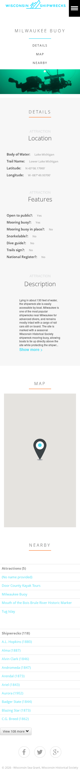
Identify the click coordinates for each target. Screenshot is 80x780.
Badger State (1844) (17, 701)
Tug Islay (8, 611)
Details (40, 45)
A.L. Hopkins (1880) (17, 641)
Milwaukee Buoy (14, 594)
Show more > (31, 349)
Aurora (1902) (12, 693)
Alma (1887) (11, 650)
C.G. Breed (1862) (15, 718)
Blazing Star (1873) (16, 710)
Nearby (40, 63)
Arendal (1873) (13, 676)
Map (40, 54)
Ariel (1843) (11, 684)
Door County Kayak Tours (21, 585)
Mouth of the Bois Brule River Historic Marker (37, 602)
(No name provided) (17, 577)
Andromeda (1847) (16, 667)
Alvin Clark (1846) (15, 659)
